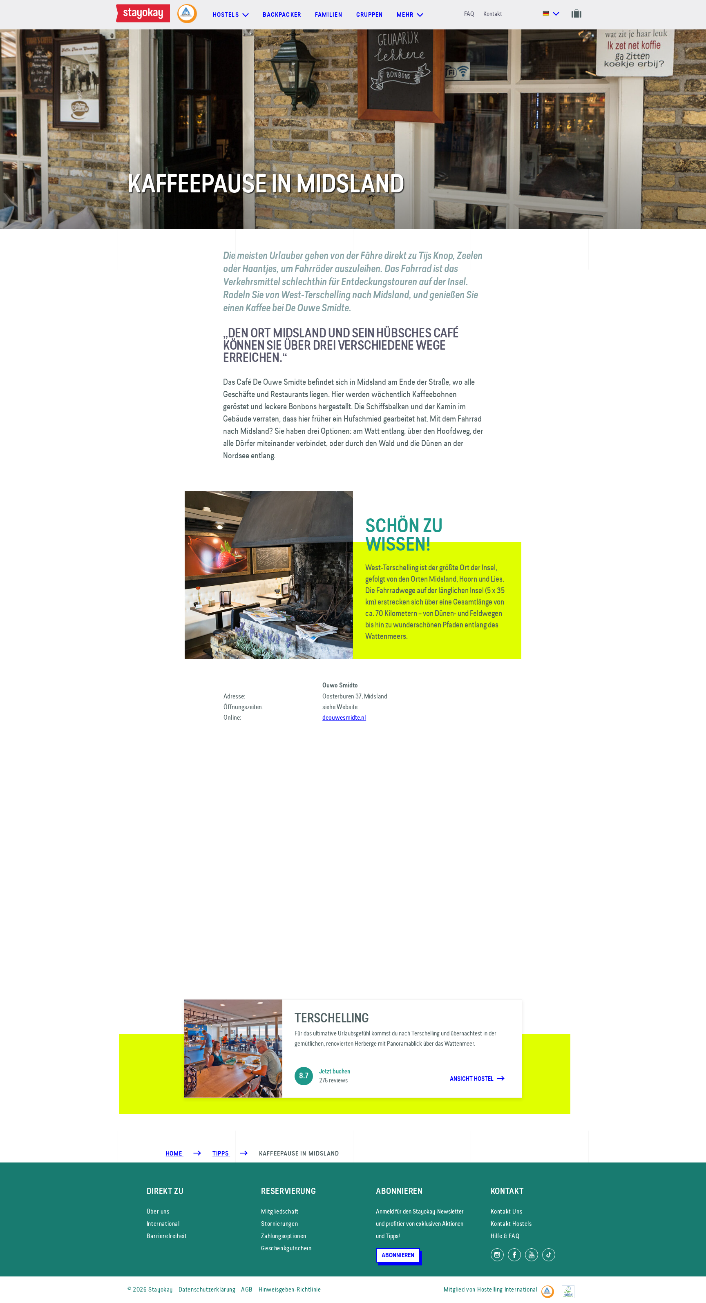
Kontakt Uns (507, 1211)
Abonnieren (398, 1255)
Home (174, 1153)
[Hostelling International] (549, 1288)
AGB (247, 1289)
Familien (328, 14)
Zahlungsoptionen (283, 1236)
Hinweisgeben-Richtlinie (290, 1289)
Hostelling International (507, 1289)
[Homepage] (144, 14)
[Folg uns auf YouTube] (531, 1254)
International (163, 1223)
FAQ (469, 13)
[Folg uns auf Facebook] (514, 1254)
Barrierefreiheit (167, 1236)
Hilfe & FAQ (505, 1236)
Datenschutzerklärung (207, 1289)
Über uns (158, 1211)
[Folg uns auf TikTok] (548, 1254)
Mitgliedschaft (279, 1211)
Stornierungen (279, 1223)
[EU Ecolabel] (570, 1288)
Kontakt (492, 13)
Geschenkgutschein (286, 1248)
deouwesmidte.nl (344, 717)
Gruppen (369, 14)
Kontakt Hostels (511, 1223)
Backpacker (282, 14)
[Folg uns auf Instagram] (497, 1254)
